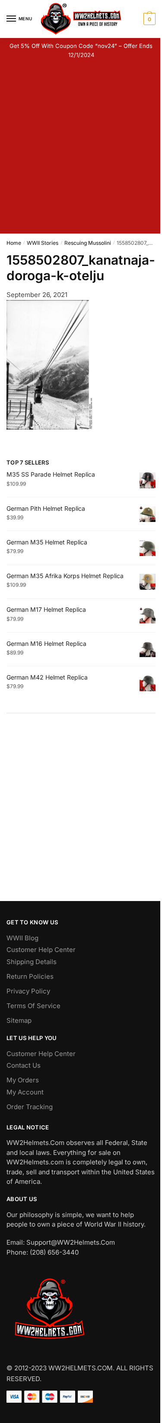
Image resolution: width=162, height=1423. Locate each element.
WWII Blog (22, 938)
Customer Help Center (41, 950)
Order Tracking (29, 1107)
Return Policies (30, 976)
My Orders (22, 1080)
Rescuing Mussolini (87, 243)
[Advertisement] (81, 148)
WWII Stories (42, 243)
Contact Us (23, 1065)
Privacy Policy (28, 991)
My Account (25, 1092)
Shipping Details (31, 962)
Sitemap (19, 1020)
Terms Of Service (33, 1006)
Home (13, 243)
